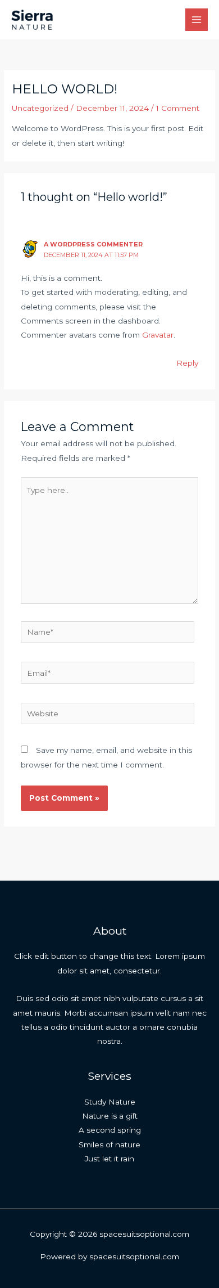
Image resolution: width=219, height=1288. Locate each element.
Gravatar (158, 334)
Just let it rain (109, 1158)
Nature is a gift (110, 1115)
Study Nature (109, 1101)
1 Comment (177, 108)
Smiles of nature (109, 1144)
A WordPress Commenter (93, 244)
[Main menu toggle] (196, 20)
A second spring (110, 1129)
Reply (187, 362)
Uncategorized (40, 108)
